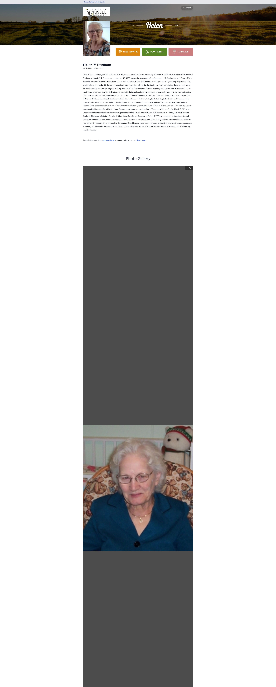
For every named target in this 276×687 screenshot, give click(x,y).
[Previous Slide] (87, 488)
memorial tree (108, 140)
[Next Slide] (189, 488)
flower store (141, 140)
